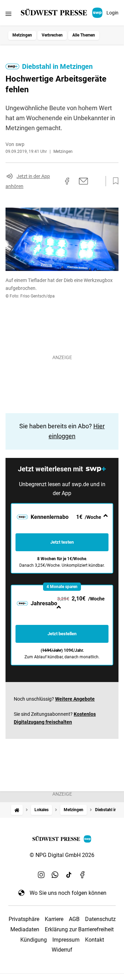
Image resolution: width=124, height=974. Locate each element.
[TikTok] (68, 874)
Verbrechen (52, 35)
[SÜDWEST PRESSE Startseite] (62, 13)
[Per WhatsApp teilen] (96, 181)
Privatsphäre (24, 919)
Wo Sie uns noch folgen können (68, 893)
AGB (74, 919)
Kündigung (33, 939)
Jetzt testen (62, 542)
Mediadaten (24, 929)
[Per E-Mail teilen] (83, 181)
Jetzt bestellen (62, 633)
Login (112, 12)
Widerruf (62, 949)
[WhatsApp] (55, 874)
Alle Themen (83, 35)
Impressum (66, 939)
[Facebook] (82, 874)
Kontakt (94, 939)
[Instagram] (41, 874)
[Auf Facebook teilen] (67, 181)
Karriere (54, 919)
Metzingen (22, 35)
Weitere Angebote (75, 699)
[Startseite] (17, 810)
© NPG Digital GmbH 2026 (62, 855)
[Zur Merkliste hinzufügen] (113, 181)
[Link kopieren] (55, 181)
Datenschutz (100, 919)
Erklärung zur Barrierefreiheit (79, 929)
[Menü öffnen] (8, 13)
